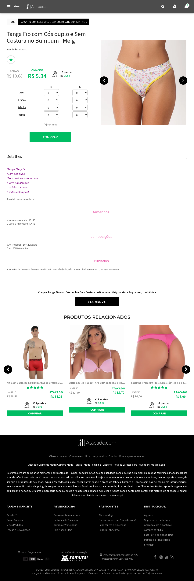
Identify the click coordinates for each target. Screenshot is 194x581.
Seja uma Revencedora (67, 515)
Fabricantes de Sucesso (112, 525)
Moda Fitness (74, 464)
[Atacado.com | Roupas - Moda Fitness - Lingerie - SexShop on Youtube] (167, 557)
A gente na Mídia (153, 530)
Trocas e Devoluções (18, 530)
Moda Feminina (92, 464)
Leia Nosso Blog (63, 530)
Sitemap (149, 544)
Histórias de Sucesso (66, 520)
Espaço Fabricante (109, 530)
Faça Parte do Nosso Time (158, 534)
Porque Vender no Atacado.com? (117, 520)
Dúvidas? (12, 515)
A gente (148, 515)
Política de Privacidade (157, 539)
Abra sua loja (106, 515)
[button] (35, 387)
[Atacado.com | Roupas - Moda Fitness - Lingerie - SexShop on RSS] (173, 557)
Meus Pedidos (15, 525)
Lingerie (107, 464)
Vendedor (12, 49)
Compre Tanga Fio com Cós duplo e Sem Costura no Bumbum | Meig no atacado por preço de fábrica (97, 292)
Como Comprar (15, 520)
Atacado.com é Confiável (158, 525)
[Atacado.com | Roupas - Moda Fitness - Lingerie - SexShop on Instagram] (162, 557)
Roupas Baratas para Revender (131, 464)
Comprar (50, 137)
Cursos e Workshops (65, 525)
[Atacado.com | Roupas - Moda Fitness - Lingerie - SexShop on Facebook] (156, 557)
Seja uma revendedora (157, 520)
